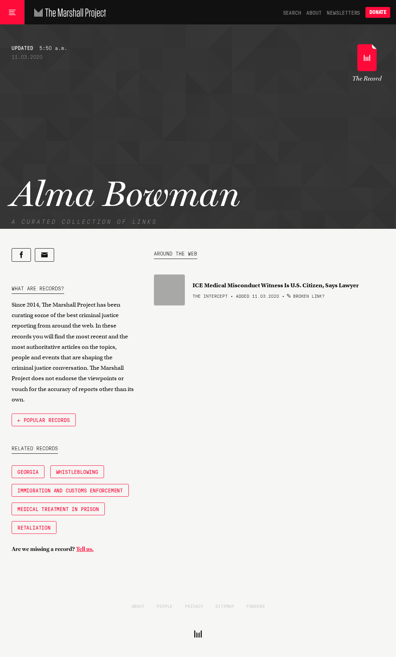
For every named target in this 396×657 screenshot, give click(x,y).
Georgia (28, 471)
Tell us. (85, 548)
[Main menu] (12, 12)
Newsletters (343, 12)
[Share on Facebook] (21, 255)
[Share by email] (44, 255)
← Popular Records (43, 419)
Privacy (194, 606)
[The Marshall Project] (68, 12)
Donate (377, 12)
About (313, 12)
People (164, 606)
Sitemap (224, 606)
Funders (255, 606)
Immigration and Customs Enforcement (70, 490)
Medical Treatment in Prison (58, 508)
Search (292, 12)
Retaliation (34, 527)
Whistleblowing (77, 471)
